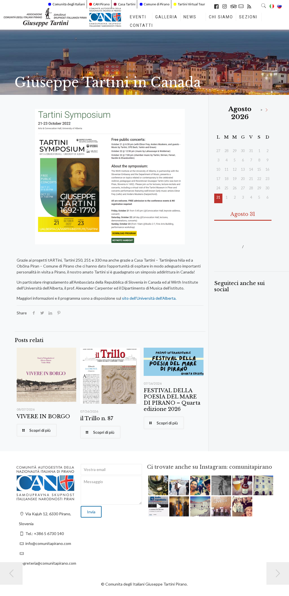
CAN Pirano (101, 4)
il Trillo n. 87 (96, 418)
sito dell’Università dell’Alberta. (149, 298)
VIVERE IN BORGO (43, 416)
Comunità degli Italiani (68, 4)
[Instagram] (165, 492)
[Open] (158, 486)
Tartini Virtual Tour (191, 4)
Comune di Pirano (156, 4)
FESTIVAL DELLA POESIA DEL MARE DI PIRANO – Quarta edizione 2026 (172, 399)
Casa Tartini (126, 4)
